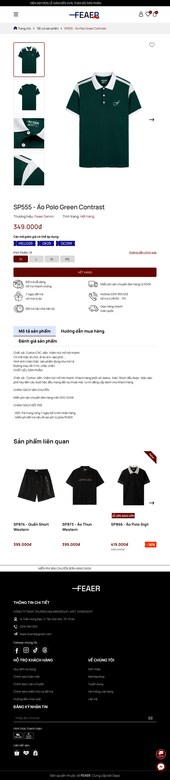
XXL (67, 259)
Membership (96, 676)
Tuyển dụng (95, 684)
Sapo (116, 775)
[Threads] (44, 650)
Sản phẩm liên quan (41, 441)
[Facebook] (16, 650)
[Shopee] (16, 752)
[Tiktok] (35, 650)
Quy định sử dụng (24, 669)
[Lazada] (26, 752)
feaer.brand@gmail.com (35, 634)
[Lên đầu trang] (161, 742)
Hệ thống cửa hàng (100, 691)
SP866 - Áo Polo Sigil (129, 524)
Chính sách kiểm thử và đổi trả (33, 691)
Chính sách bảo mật (26, 676)
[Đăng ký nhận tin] (150, 718)
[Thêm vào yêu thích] (151, 45)
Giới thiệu (94, 669)
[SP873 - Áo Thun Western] (85, 485)
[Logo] (85, 14)
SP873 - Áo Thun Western (77, 527)
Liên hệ (92, 699)
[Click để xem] (104, 119)
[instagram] (26, 650)
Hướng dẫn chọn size (143, 252)
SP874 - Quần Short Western (31, 527)
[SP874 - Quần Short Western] (36, 485)
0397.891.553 (28, 626)
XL (51, 259)
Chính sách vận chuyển (28, 684)
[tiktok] (35, 752)
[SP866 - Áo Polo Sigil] (134, 485)
